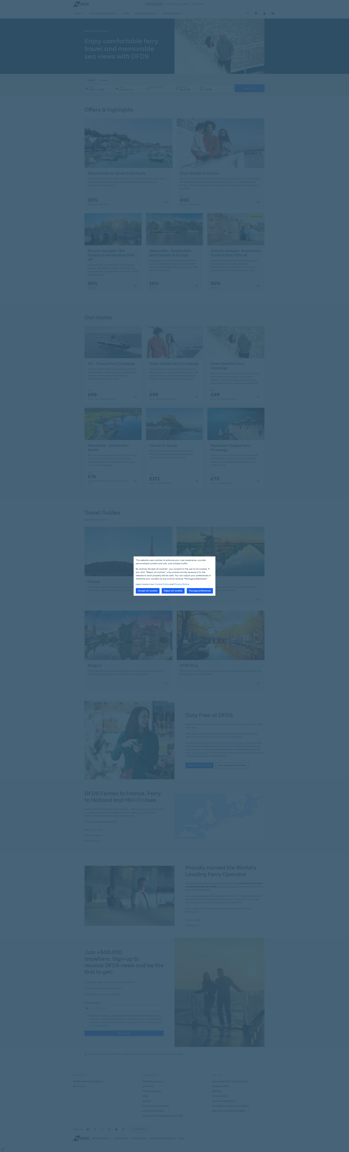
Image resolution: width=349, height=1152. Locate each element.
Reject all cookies (173, 590)
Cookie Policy (162, 584)
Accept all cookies (147, 590)
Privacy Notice (181, 584)
